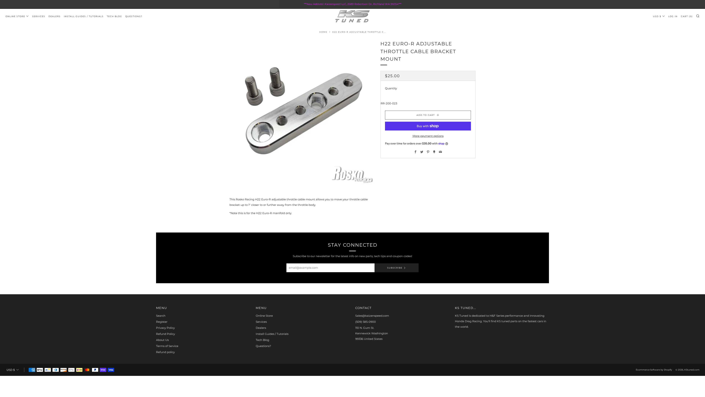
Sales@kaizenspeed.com (372, 315)
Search (160, 315)
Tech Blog (114, 16)
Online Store (15, 16)
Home (323, 32)
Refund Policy (165, 334)
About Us (162, 340)
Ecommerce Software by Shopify (654, 369)
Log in (673, 16)
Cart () (687, 16)
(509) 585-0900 (365, 321)
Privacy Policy (165, 328)
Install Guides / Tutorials (84, 16)
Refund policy (165, 352)
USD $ (657, 16)
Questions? (133, 16)
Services (38, 16)
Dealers (54, 16)
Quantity (391, 88)
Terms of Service (167, 346)
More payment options (428, 136)
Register (161, 321)
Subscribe (394, 268)
